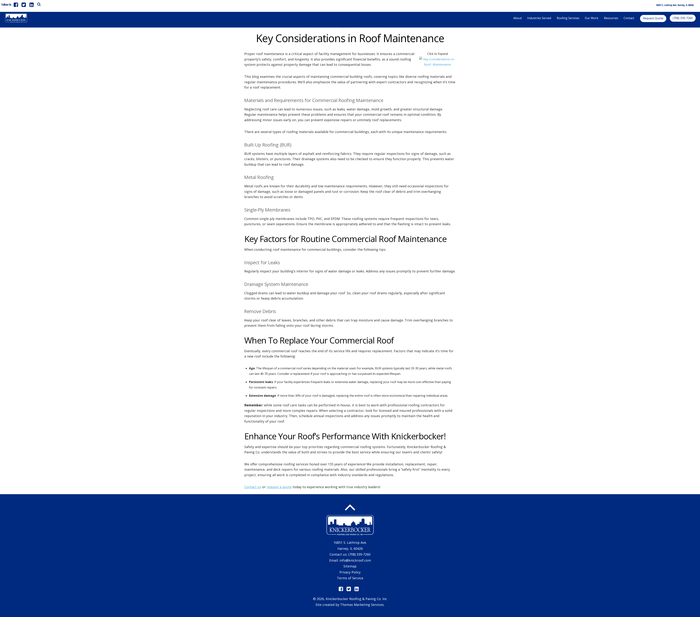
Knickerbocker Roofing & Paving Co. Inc (356, 599)
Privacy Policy (350, 572)
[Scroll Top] (350, 507)
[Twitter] (24, 4)
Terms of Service (350, 578)
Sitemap (350, 566)
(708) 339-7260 (359, 554)
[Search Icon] (39, 4)
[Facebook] (16, 4)
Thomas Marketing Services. (362, 604)
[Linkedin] (31, 4)
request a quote (279, 487)
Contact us (252, 487)
